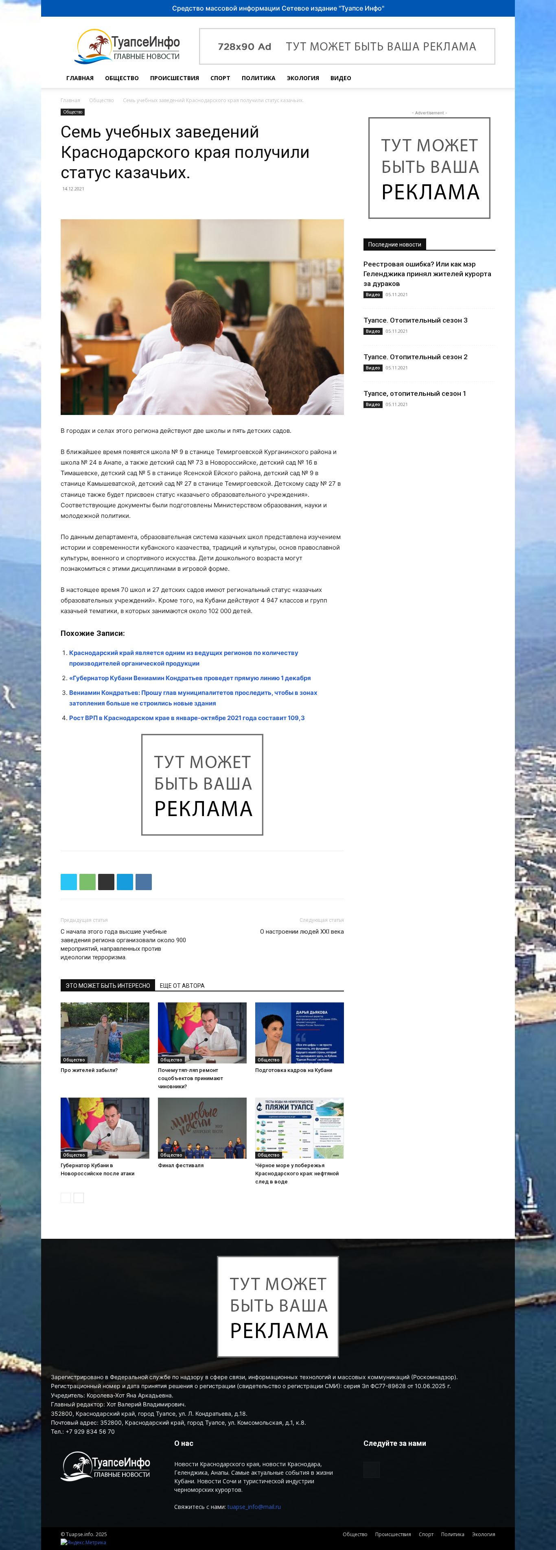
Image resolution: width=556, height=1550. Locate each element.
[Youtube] (468, 78)
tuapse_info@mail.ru (254, 1507)
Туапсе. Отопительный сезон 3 (415, 320)
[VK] (144, 882)
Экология (303, 78)
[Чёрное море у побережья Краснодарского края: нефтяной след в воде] (299, 1128)
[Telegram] (125, 882)
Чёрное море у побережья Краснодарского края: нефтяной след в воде (297, 1173)
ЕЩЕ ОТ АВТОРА (182, 985)
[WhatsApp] (87, 882)
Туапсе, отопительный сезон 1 (415, 393)
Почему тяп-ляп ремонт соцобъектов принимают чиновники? (190, 1078)
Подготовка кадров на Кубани (293, 1070)
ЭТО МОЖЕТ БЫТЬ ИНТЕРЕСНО (108, 985)
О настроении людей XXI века (302, 931)
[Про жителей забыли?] (105, 1032)
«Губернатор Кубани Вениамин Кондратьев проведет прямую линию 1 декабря (190, 678)
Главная (80, 78)
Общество (122, 78)
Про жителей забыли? (89, 1070)
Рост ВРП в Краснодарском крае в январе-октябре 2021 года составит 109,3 (187, 718)
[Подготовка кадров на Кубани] (299, 1032)
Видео (341, 78)
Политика (259, 78)
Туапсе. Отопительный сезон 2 (415, 357)
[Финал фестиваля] (202, 1128)
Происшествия (174, 78)
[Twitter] (69, 882)
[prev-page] (66, 1198)
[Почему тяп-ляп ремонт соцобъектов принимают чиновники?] (202, 1032)
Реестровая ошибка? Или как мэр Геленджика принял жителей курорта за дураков (427, 274)
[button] (485, 79)
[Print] (106, 882)
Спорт (220, 78)
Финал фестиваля (181, 1165)
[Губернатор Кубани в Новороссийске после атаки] (105, 1128)
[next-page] (79, 1198)
